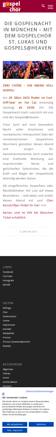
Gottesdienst (10, 381)
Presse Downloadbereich (16, 341)
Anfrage (7, 307)
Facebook (8, 271)
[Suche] (42, 6)
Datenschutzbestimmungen (40, 391)
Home (6, 320)
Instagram (8, 280)
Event (6, 377)
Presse (7, 337)
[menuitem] (42, 6)
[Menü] (49, 6)
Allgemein (8, 369)
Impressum (9, 324)
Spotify (6, 284)
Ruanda (7, 345)
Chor (5, 312)
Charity (6, 373)
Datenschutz (9, 316)
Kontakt (7, 328)
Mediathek (8, 333)
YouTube (7, 276)
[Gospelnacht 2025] (28, 70)
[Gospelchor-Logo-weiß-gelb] (23, 6)
